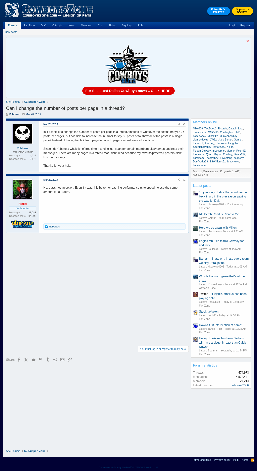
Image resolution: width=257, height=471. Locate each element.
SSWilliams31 (217, 161)
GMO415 (213, 132)
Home (245, 459)
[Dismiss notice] (247, 41)
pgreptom (198, 157)
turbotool (198, 143)
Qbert (209, 154)
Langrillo (233, 143)
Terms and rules (201, 459)
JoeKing (209, 143)
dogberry (239, 157)
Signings (127, 25)
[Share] (178, 124)
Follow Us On (218, 11)
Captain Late (235, 128)
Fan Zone (29, 25)
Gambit (238, 139)
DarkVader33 (200, 161)
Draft (43, 25)
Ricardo (222, 128)
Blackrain (221, 143)
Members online (205, 122)
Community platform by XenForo (128, 467)
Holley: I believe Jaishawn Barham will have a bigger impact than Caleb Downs (222, 342)
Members (86, 25)
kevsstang (226, 157)
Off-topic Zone (207, 287)
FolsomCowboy (202, 150)
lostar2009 (219, 146)
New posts (11, 31)
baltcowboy (199, 135)
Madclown (233, 161)
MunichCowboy (228, 135)
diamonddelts (200, 139)
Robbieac (14, 114)
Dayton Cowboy (223, 154)
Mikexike (213, 135)
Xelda (230, 146)
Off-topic (57, 25)
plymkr (231, 150)
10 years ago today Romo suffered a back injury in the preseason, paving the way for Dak (223, 196)
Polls (141, 25)
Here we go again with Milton (218, 227)
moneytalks (199, 132)
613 (238, 132)
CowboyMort (227, 132)
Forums (13, 25)
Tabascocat (199, 165)
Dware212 (239, 154)
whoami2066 (240, 385)
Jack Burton (225, 139)
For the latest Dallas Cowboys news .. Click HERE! (128, 91)
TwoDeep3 (210, 128)
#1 (184, 124)
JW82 (213, 139)
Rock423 (241, 150)
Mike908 (198, 128)
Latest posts (202, 186)
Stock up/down (208, 311)
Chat (100, 25)
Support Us (242, 11)
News (71, 25)
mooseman (218, 150)
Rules (112, 25)
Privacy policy (222, 459)
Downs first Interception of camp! (220, 325)
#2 (184, 179)
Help (236, 459)
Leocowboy (211, 157)
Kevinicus (198, 154)
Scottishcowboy (202, 146)
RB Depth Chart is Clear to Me (219, 214)
